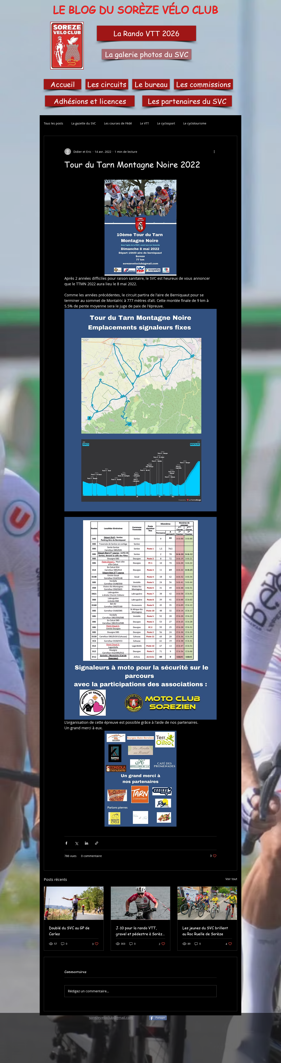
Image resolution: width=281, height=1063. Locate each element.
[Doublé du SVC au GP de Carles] (73, 903)
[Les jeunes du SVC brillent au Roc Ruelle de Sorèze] (207, 903)
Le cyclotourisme (194, 123)
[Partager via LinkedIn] (86, 843)
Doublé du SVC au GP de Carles (69, 930)
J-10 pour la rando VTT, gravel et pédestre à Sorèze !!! (140, 931)
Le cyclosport (166, 123)
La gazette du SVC (83, 123)
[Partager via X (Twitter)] (76, 843)
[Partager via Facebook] (66, 843)
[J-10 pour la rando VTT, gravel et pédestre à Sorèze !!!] (140, 903)
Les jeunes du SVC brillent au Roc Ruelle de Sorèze (205, 930)
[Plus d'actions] (214, 151)
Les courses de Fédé (118, 123)
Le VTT (144, 123)
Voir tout (231, 879)
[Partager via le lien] (97, 843)
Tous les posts (53, 123)
